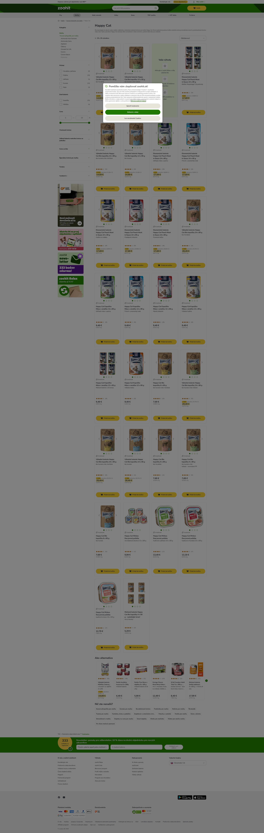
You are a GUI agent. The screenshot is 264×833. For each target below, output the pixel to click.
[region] (132, 102)
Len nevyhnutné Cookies (132, 118)
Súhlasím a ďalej (132, 112)
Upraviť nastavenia (132, 106)
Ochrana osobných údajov (138, 101)
